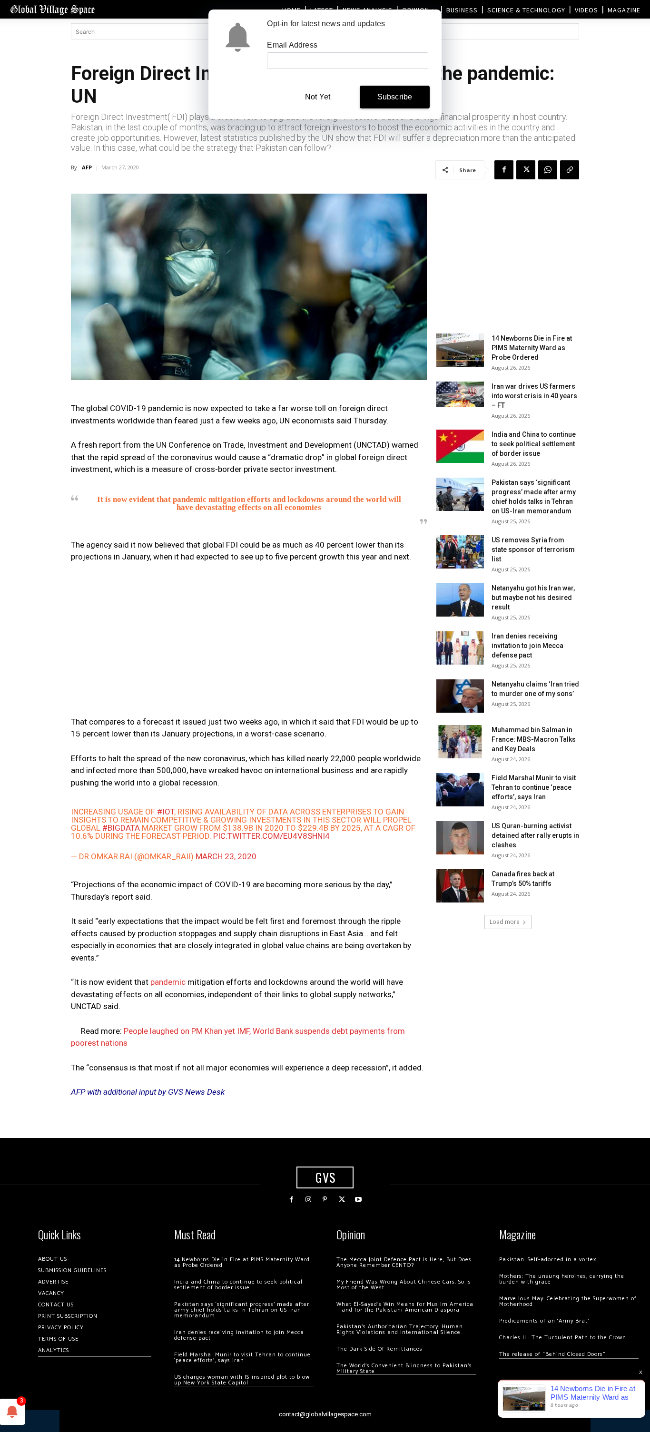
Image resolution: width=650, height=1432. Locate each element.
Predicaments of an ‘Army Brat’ (544, 1320)
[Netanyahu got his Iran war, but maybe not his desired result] (460, 600)
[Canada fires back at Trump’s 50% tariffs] (460, 885)
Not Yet (317, 97)
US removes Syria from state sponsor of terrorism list (533, 549)
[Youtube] (358, 1200)
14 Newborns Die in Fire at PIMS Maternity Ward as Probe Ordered (532, 347)
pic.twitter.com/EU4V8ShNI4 (271, 836)
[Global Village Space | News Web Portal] (52, 9)
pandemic (168, 982)
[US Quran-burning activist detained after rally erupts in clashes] (460, 837)
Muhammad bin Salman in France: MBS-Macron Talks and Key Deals (534, 739)
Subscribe (395, 97)
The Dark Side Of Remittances (379, 1349)
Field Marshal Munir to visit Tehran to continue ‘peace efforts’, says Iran (534, 787)
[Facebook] (503, 169)
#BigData (121, 828)
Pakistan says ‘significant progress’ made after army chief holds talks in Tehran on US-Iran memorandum (241, 1310)
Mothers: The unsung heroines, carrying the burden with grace (561, 1279)
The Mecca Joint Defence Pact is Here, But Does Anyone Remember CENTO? (404, 1262)
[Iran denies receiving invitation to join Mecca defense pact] (460, 648)
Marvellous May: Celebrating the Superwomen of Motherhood (568, 1301)
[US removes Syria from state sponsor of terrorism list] (460, 552)
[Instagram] (308, 1200)
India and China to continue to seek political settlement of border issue (534, 444)
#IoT (165, 811)
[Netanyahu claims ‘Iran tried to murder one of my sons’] (460, 696)
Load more (505, 922)
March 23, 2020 (226, 856)
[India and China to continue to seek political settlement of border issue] (460, 446)
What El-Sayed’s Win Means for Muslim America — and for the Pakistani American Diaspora (404, 1307)
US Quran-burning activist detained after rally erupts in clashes (535, 835)
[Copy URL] (569, 169)
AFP (87, 167)
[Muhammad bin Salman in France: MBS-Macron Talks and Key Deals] (460, 741)
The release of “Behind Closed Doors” (552, 1354)
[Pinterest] (325, 1200)
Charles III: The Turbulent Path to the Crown (562, 1337)
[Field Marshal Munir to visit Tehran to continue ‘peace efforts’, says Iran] (460, 789)
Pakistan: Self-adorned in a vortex (547, 1259)
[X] (525, 169)
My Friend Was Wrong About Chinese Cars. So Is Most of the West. (403, 1284)
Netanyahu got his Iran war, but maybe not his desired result (533, 597)
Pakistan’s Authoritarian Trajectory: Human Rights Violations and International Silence (399, 1329)
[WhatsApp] (547, 169)
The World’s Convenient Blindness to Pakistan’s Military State (404, 1368)
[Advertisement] (249, 642)
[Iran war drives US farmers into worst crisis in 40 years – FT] (460, 394)
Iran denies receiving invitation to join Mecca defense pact (527, 645)
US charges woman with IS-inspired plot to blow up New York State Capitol (242, 1380)
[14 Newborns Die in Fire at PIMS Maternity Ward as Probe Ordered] (460, 350)
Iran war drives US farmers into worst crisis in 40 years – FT (534, 396)
